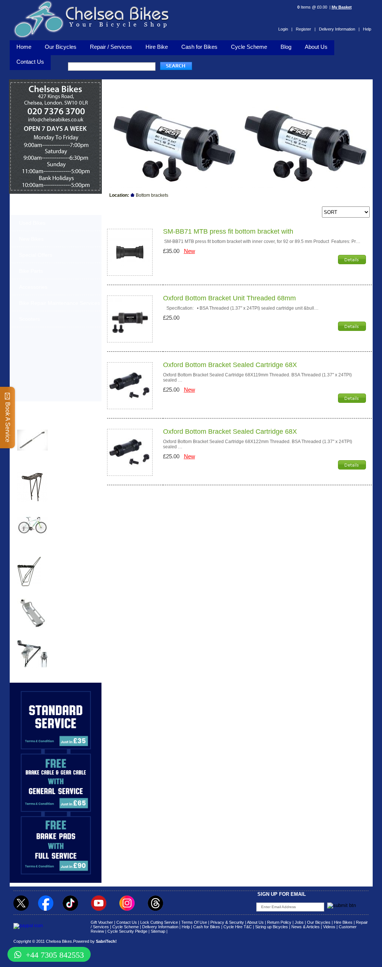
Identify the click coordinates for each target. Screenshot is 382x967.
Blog (286, 47)
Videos (329, 927)
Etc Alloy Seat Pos (38, 593)
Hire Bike (156, 47)
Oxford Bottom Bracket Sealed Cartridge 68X (230, 365)
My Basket (342, 7)
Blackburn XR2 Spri (39, 467)
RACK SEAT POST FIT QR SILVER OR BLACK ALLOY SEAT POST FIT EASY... (73, 607)
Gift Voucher (102, 922)
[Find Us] (55, 104)
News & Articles (305, 927)
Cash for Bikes (199, 47)
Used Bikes (32, 223)
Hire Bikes (343, 922)
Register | (306, 29)
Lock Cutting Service (159, 922)
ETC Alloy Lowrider (39, 551)
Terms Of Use (194, 922)
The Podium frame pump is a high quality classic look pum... (73, 436)
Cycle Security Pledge (127, 931)
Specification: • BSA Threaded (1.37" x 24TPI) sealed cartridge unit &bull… (241, 308)
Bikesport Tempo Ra (40, 509)
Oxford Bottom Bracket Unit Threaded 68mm (229, 298)
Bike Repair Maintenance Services (59, 303)
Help (367, 29)
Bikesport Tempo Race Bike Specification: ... (72, 518)
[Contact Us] (55, 121)
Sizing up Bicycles (271, 927)
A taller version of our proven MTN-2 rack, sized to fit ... (70, 478)
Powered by (95, 941)
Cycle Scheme (249, 47)
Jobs (299, 922)
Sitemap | (159, 931)
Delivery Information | (339, 29)
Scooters (29, 319)
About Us (316, 47)
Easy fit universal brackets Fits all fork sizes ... (69, 562)
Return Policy (279, 922)
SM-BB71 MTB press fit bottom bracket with (228, 231)
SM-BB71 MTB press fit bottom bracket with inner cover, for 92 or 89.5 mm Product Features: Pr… (261, 241)
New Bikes (31, 239)
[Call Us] (55, 114)
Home (23, 47)
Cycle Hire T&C (237, 927)
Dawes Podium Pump (42, 425)
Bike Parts (31, 271)
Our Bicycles (60, 47)
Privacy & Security (227, 922)
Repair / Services (111, 47)
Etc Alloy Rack (33, 635)
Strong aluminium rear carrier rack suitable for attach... (72, 647)
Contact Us (126, 922)
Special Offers (35, 255)
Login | (285, 29)
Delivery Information (160, 927)
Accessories (33, 287)
